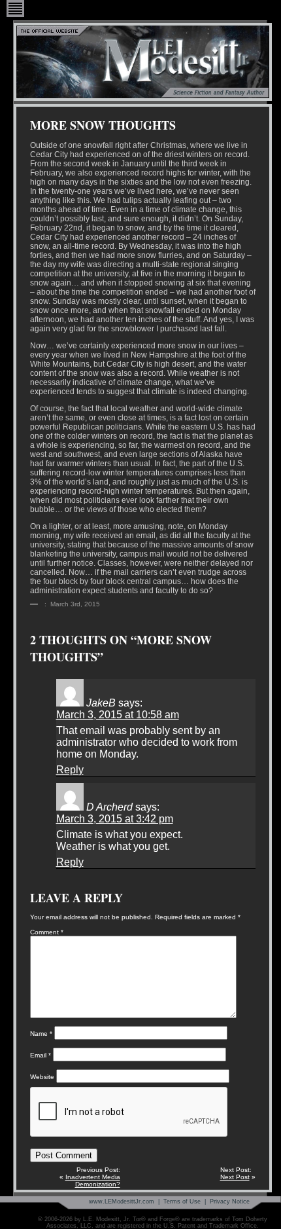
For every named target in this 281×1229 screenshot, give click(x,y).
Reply (70, 769)
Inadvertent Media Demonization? (92, 1180)
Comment (46, 932)
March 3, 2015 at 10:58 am (117, 714)
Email (40, 1055)
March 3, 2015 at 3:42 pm (114, 818)
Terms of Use (182, 1201)
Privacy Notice (230, 1201)
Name (41, 1033)
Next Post (235, 1177)
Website (42, 1076)
